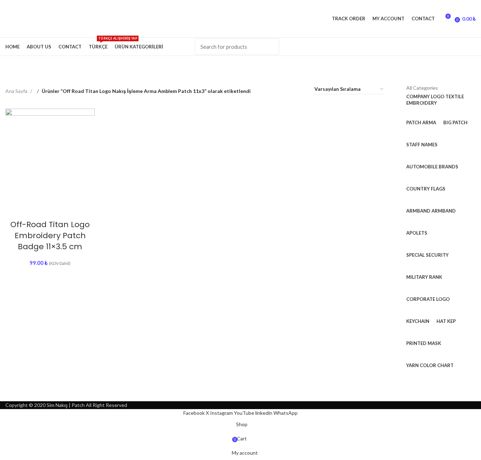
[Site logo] (5, 18)
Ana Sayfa (16, 91)
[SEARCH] (269, 46)
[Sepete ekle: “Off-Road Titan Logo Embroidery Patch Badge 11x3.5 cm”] (32, 207)
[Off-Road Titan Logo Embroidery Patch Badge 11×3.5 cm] (50, 153)
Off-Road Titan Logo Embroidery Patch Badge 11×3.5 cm (50, 235)
